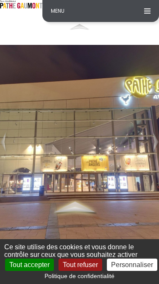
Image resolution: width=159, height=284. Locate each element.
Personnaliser (132, 264)
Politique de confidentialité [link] (79, 276)
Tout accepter (29, 264)
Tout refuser (80, 264)
